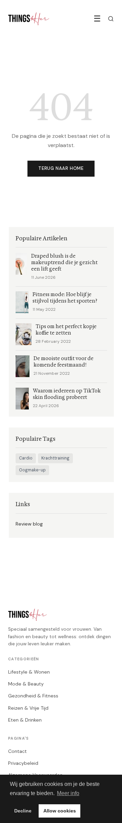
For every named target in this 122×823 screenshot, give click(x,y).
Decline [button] (23, 810)
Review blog (29, 524)
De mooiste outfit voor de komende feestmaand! (64, 361)
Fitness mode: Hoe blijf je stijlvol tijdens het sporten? (65, 297)
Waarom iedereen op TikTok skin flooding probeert (67, 394)
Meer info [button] (68, 793)
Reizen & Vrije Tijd (28, 708)
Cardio (26, 458)
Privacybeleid (23, 763)
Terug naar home (61, 168)
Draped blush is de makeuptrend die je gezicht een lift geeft (64, 262)
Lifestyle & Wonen (29, 672)
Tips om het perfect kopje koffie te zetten (66, 329)
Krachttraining (55, 458)
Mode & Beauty (26, 684)
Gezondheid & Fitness (33, 696)
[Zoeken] (111, 19)
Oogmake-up (32, 470)
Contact (17, 751)
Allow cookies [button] (59, 810)
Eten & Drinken (25, 720)
